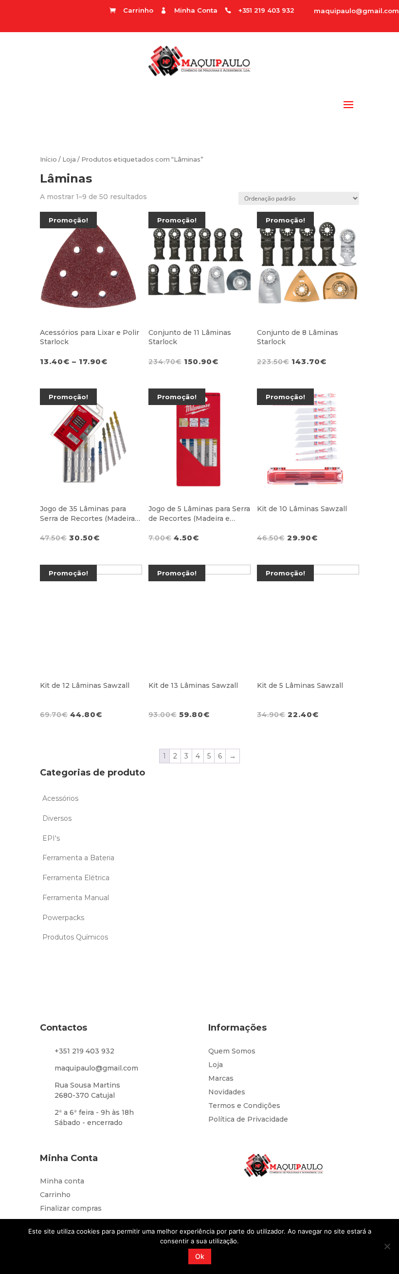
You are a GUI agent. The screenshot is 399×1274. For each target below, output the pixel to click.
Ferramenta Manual (75, 897)
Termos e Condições (244, 1105)
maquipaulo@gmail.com (356, 11)
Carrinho (55, 1194)
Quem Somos (231, 1051)
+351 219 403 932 (84, 1051)
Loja (69, 159)
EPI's (51, 838)
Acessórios (60, 798)
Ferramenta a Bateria (78, 857)
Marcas (221, 1078)
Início (48, 159)
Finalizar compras (71, 1208)
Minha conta (62, 1181)
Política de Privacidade (248, 1119)
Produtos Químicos (75, 937)
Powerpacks (63, 917)
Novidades (226, 1092)
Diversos (57, 818)
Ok (199, 1256)
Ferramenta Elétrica (75, 877)
